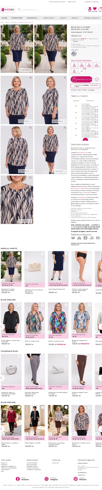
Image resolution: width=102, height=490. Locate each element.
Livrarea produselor (32, 463)
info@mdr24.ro (81, 475)
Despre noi (4, 463)
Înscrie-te (75, 41)
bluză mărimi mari (82, 152)
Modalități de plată (32, 466)
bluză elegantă (81, 197)
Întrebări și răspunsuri (33, 468)
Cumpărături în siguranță (91, 1)
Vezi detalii (91, 90)
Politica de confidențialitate (8, 468)
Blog (2, 471)
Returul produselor (32, 464)
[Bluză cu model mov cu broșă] (74, 53)
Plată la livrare (72, 1)
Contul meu (55, 463)
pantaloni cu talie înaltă (80, 188)
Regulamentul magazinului (8, 466)
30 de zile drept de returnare (57, 1)
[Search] (19, 9)
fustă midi (87, 192)
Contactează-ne (5, 469)
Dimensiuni (4, 464)
